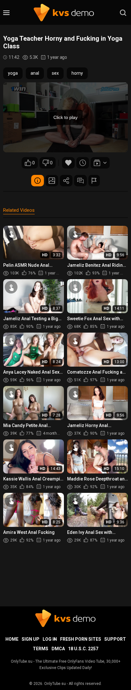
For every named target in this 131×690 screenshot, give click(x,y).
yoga (13, 73)
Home (11, 639)
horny (77, 73)
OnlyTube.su (55, 683)
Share (66, 180)
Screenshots (51, 180)
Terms (40, 648)
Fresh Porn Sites (80, 639)
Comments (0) (80, 180)
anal (35, 73)
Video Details (37, 180)
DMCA (58, 648)
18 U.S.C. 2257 (83, 648)
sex (55, 73)
